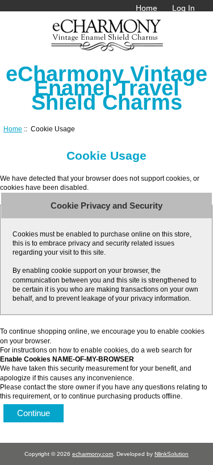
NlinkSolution (171, 454)
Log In (183, 8)
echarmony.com (92, 454)
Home (146, 8)
